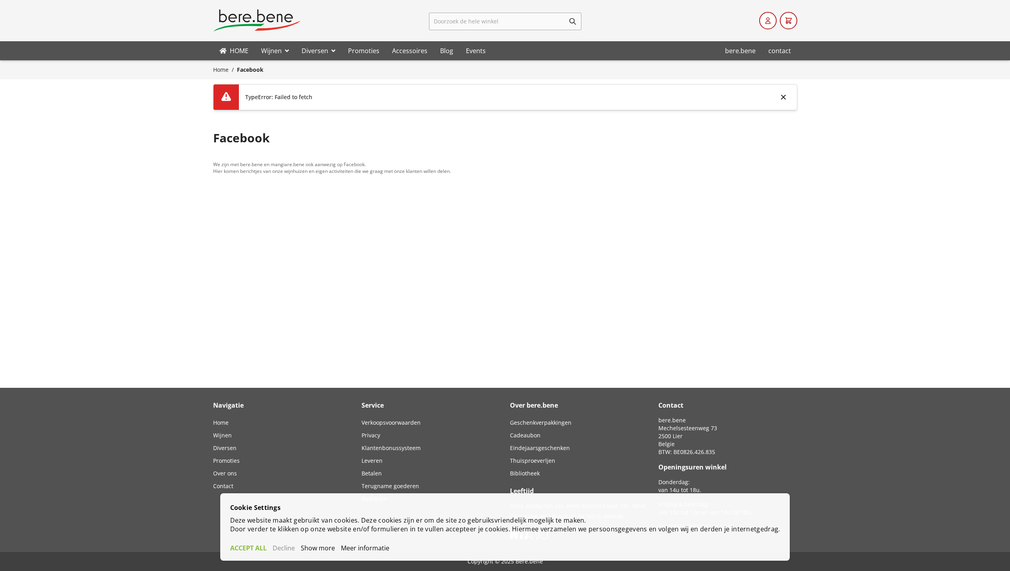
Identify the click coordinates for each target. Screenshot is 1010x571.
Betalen (372, 473)
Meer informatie (365, 548)
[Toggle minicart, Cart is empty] (788, 20)
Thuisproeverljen (532, 460)
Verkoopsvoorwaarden (391, 422)
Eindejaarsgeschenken (540, 448)
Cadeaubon (525, 435)
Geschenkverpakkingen (540, 422)
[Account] (768, 20)
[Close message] (783, 97)
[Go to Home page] (256, 21)
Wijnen (222, 435)
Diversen (225, 448)
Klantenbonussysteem (391, 448)
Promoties (226, 460)
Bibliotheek (525, 473)
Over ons (225, 473)
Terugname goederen (390, 486)
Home (221, 69)
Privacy (371, 435)
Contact (223, 486)
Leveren (372, 460)
